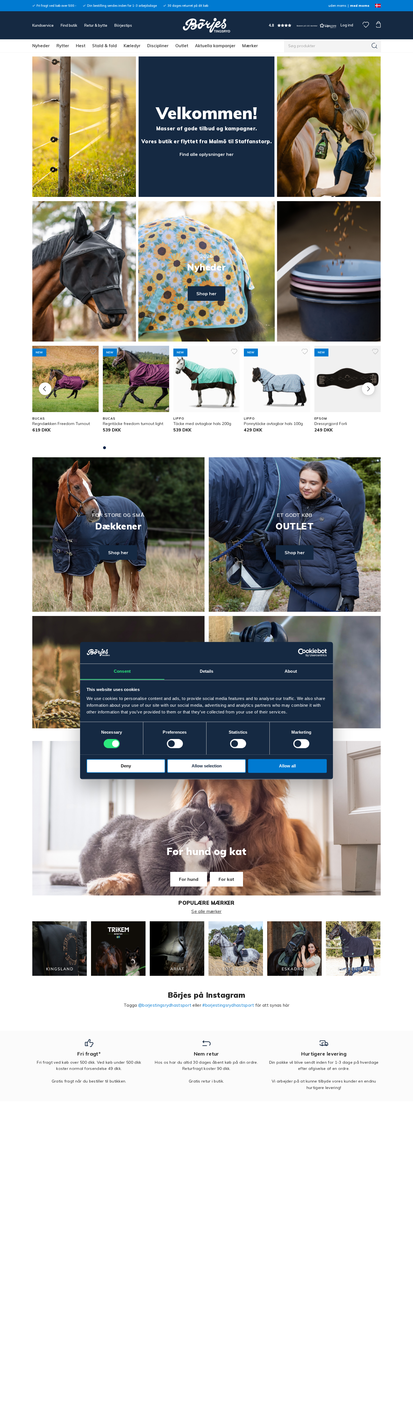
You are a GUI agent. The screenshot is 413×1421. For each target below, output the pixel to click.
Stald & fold (104, 45)
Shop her (206, 293)
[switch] (175, 743)
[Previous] (45, 388)
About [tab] (291, 671)
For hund (188, 879)
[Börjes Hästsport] (206, 25)
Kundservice (43, 25)
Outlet (181, 45)
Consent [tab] (122, 671)
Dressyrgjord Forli (330, 423)
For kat (226, 879)
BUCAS (38, 418)
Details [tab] (207, 671)
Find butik (69, 25)
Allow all (287, 765)
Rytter (62, 45)
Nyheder (41, 45)
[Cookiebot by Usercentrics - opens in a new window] (302, 652)
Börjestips (123, 25)
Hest (80, 45)
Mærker (250, 45)
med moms (359, 6)
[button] (302, 25)
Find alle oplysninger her (207, 154)
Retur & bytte (95, 25)
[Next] (368, 388)
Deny (126, 765)
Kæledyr (132, 45)
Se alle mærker (206, 911)
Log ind (347, 25)
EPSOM (320, 418)
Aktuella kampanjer (215, 45)
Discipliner (158, 45)
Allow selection (207, 765)
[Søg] (374, 45)
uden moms (337, 6)
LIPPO (178, 418)
